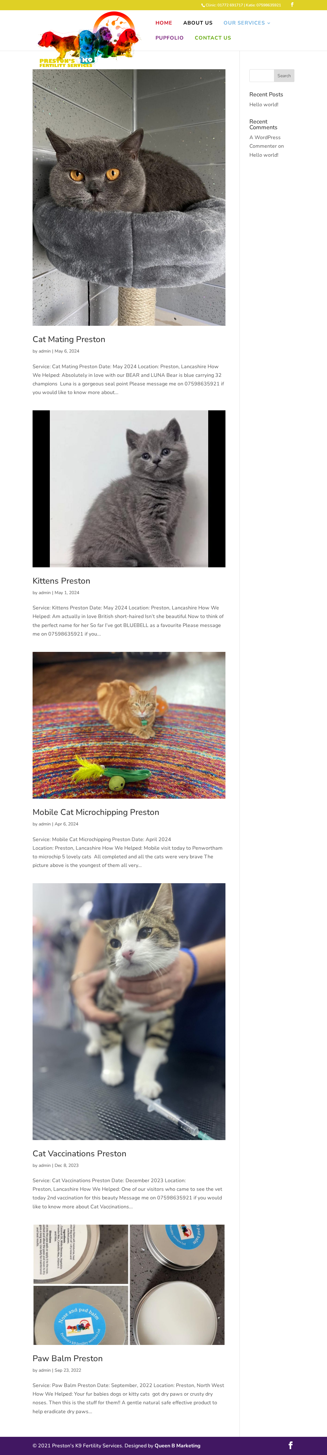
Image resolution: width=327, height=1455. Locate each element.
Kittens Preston (61, 580)
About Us (198, 23)
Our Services (244, 23)
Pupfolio (170, 38)
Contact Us (213, 38)
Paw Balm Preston (68, 1358)
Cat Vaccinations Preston (79, 1153)
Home (164, 23)
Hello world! (263, 104)
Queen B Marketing (178, 1445)
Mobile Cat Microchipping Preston (96, 812)
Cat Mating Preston (69, 339)
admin (45, 351)
